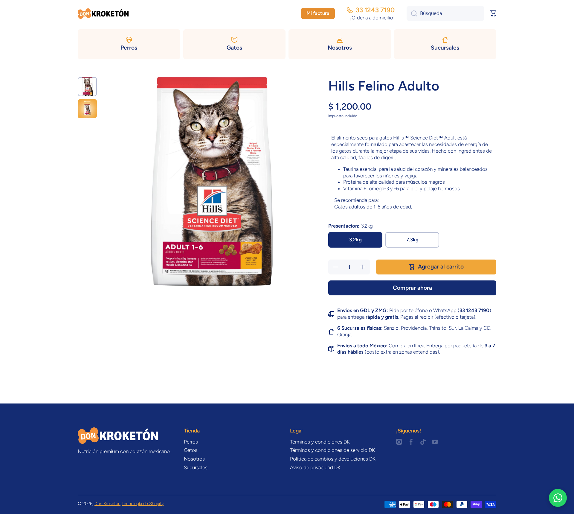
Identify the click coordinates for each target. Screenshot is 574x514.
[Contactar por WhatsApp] (558, 498)
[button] (493, 13)
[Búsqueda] (412, 13)
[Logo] (103, 13)
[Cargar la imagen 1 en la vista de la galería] (87, 86)
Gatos (190, 450)
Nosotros (194, 459)
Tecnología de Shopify (143, 503)
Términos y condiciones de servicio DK (332, 450)
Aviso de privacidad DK (315, 467)
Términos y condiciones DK (320, 442)
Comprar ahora (412, 287)
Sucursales (195, 467)
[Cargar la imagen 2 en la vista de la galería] (87, 108)
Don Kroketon (107, 503)
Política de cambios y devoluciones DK (332, 459)
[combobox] (445, 13)
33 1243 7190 (375, 10)
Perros (191, 442)
